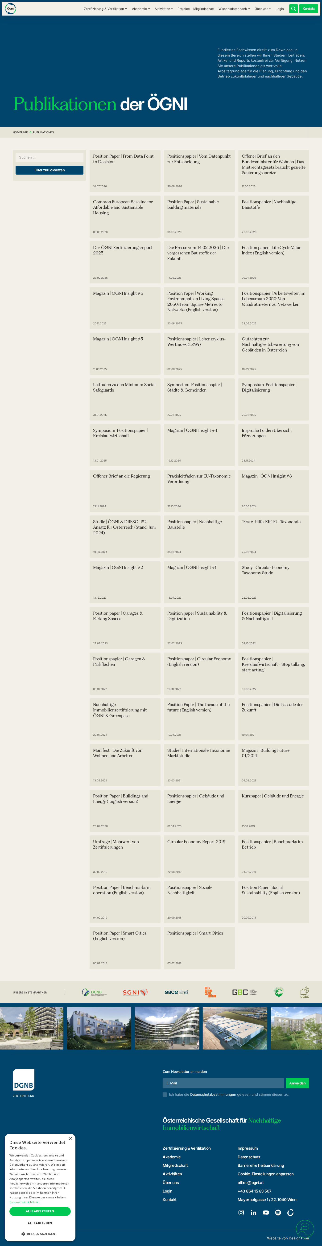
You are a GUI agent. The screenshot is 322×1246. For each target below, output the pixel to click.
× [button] (70, 1139)
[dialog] (40, 1187)
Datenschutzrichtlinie (24, 1202)
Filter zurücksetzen (49, 170)
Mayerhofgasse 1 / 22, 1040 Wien (267, 1199)
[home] (10, 8)
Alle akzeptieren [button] (40, 1211)
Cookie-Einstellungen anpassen (266, 1174)
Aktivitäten (172, 1174)
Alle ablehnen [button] (40, 1223)
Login (280, 9)
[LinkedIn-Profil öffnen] (253, 1212)
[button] (106, 8)
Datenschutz (249, 1157)
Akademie (172, 1157)
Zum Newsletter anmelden (185, 1072)
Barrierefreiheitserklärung (261, 1165)
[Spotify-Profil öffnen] (278, 1212)
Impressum (248, 1148)
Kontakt (170, 1199)
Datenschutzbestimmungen (213, 1094)
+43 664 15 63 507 (255, 1191)
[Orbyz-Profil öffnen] (290, 1212)
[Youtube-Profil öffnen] (265, 1212)
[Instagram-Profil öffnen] (241, 1212)
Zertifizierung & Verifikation (187, 1148)
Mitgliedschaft (203, 9)
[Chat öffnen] (305, 1229)
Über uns (171, 1182)
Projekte (184, 9)
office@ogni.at (251, 1182)
